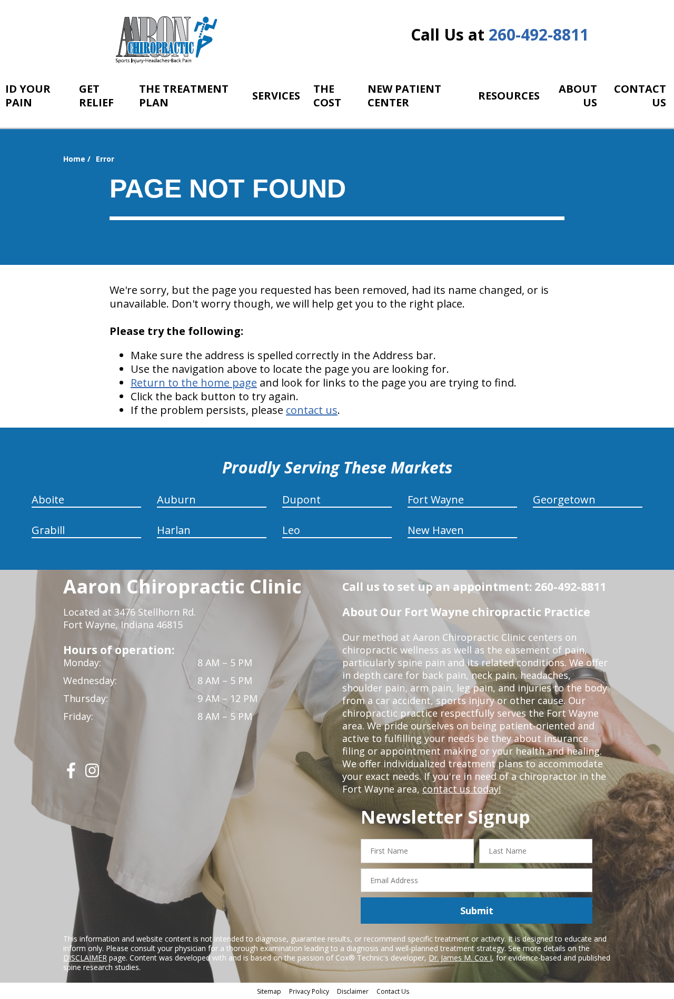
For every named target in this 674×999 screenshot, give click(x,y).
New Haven (436, 530)
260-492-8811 (539, 34)
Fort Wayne (436, 499)
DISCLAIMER (85, 958)
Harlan (174, 530)
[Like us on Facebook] (71, 774)
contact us (312, 410)
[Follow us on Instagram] (92, 774)
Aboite (48, 499)
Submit (476, 910)
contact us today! (461, 789)
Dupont (301, 499)
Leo (291, 530)
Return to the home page (194, 382)
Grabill (48, 530)
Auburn (176, 499)
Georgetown (564, 499)
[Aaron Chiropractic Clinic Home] (165, 39)
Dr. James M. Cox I (460, 958)
